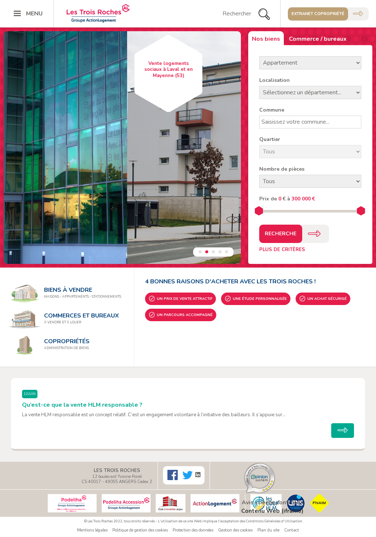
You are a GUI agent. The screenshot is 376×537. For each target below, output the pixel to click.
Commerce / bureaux (318, 39)
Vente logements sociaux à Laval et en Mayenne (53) (45, 69)
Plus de (282, 250)
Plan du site (268, 530)
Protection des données (193, 530)
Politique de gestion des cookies (140, 530)
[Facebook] (173, 475)
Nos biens (266, 39)
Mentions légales (92, 530)
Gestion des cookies (235, 530)
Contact (291, 530)
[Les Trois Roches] (101, 14)
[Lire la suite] (342, 430)
